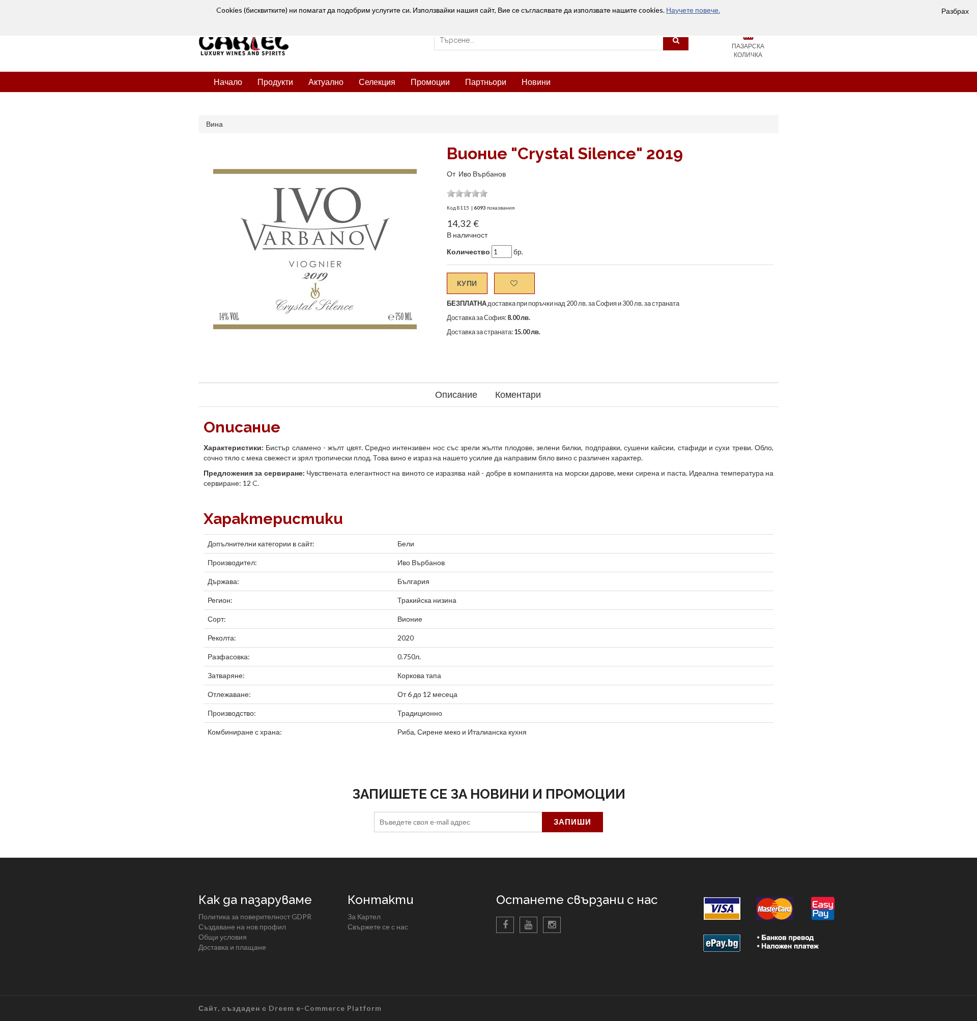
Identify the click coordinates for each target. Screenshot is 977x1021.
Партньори (485, 81)
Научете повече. (693, 10)
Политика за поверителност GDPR (254, 916)
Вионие (409, 619)
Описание (456, 394)
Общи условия (222, 936)
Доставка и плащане (232, 947)
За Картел (364, 916)
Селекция (377, 81)
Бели (405, 543)
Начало (228, 81)
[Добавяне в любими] (514, 283)
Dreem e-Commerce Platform (325, 1008)
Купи (467, 283)
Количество (468, 251)
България (413, 581)
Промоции (430, 81)
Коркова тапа (419, 675)
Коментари (518, 394)
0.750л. (409, 656)
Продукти (275, 81)
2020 (405, 637)
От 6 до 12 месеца (427, 694)
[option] (315, 250)
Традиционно (419, 713)
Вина (214, 124)
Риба (405, 731)
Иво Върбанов (482, 173)
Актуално (325, 81)
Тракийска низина (426, 600)
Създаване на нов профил (242, 926)
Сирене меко (439, 731)
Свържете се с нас (378, 926)
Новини (536, 81)
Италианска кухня (497, 731)
